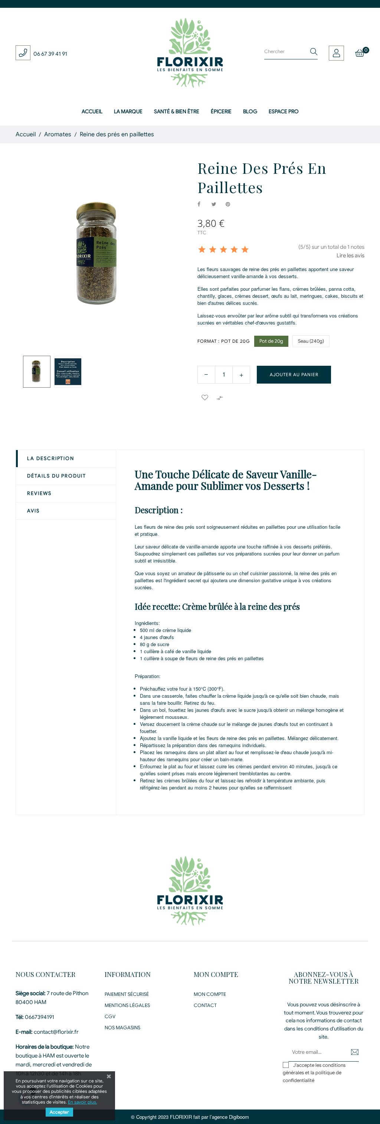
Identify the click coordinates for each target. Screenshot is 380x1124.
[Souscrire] (349, 1052)
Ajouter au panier (294, 374)
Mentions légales (127, 1005)
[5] (244, 250)
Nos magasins (122, 1027)
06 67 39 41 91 (50, 54)
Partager (203, 205)
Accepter (59, 1112)
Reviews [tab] (39, 493)
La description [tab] (50, 458)
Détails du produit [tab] (56, 476)
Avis (33, 511)
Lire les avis (350, 255)
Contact (205, 1005)
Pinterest (231, 205)
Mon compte (210, 994)
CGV (110, 1016)
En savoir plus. (82, 1102)
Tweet (217, 205)
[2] (212, 250)
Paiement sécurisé (127, 994)
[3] (223, 250)
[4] (234, 250)
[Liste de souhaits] (204, 397)
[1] (201, 250)
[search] (313, 52)
